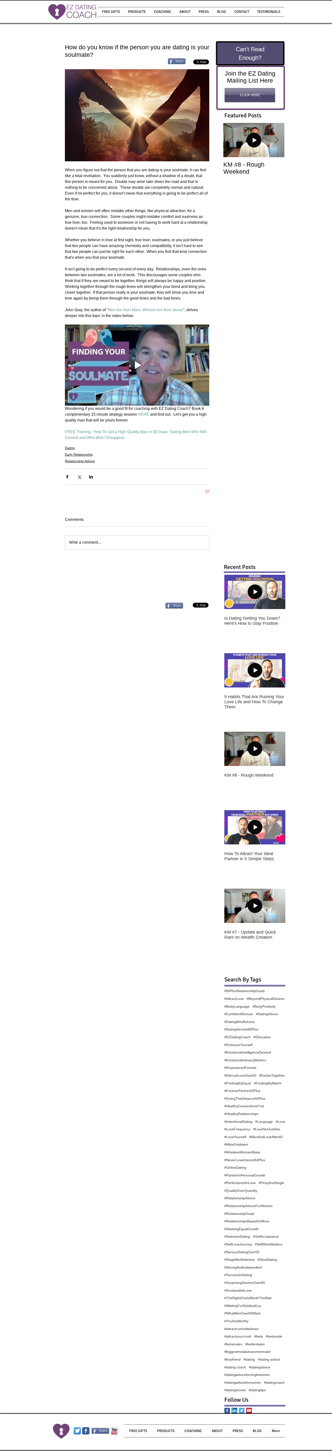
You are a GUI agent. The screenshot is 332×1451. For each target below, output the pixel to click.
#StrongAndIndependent (243, 1267)
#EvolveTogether (272, 1075)
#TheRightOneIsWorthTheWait (247, 1298)
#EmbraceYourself (238, 1045)
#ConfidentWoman (238, 1014)
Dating (70, 448)
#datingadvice (259, 1367)
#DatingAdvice (267, 1014)
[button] (137, 11)
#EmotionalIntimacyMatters (245, 1060)
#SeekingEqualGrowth (241, 1229)
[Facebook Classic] (227, 1410)
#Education (262, 1037)
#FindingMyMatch (267, 1083)
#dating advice (269, 1359)
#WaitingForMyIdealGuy (242, 1306)
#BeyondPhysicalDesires (266, 999)
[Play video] (137, 365)
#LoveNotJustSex (266, 1129)
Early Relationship (79, 454)
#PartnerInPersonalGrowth (244, 1175)
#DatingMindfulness (239, 1022)
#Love (280, 1122)
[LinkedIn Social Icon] (234, 1410)
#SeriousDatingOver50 (241, 1252)
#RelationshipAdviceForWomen (248, 1206)
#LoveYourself (235, 1137)
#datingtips (257, 1390)
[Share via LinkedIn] (91, 476)
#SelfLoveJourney (238, 1244)
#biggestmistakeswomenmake (247, 1352)
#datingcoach (274, 1382)
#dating (249, 1359)
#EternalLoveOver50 (240, 1075)
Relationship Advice (80, 461)
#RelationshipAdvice (239, 1198)
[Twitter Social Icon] (242, 1410)
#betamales (233, 1344)
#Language (264, 1122)
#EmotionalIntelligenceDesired (247, 1052)
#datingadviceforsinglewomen (247, 1375)
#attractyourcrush (237, 1336)
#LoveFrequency (237, 1129)
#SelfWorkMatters (268, 1244)
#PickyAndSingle (271, 1183)
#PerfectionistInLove (240, 1183)
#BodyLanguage (237, 1006)
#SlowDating (267, 1260)
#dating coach (235, 1367)
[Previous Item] (231, 140)
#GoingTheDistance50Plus (244, 1098)
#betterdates (255, 1344)
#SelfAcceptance (266, 1236)
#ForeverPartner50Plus (242, 1091)
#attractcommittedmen (241, 1329)
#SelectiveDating (237, 1236)
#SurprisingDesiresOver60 (244, 1283)
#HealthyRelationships (241, 1114)
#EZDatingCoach (237, 1037)
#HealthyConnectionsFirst (244, 1106)
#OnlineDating (235, 1167)
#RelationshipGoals (239, 1214)
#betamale (274, 1336)
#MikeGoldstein (236, 1144)
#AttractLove (234, 999)
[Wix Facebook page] (85, 1430)
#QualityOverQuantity (240, 1191)
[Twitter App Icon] (77, 1430)
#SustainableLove (238, 1290)
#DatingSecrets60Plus (241, 1029)
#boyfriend (232, 1359)
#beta (258, 1336)
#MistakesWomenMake (242, 1152)
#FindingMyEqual (237, 1083)
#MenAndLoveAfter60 (266, 1137)
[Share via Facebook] (67, 476)
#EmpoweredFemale (240, 1068)
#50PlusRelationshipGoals (244, 991)
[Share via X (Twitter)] (79, 476)
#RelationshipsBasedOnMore (246, 1221)
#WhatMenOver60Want (242, 1313)
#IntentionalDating (238, 1122)
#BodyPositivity (264, 1006)
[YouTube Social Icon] (249, 1410)
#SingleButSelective (239, 1260)
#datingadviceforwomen (242, 1382)
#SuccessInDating (238, 1275)
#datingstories (235, 1390)
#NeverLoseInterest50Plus (244, 1160)
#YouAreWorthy (236, 1321)
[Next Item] (276, 140)
